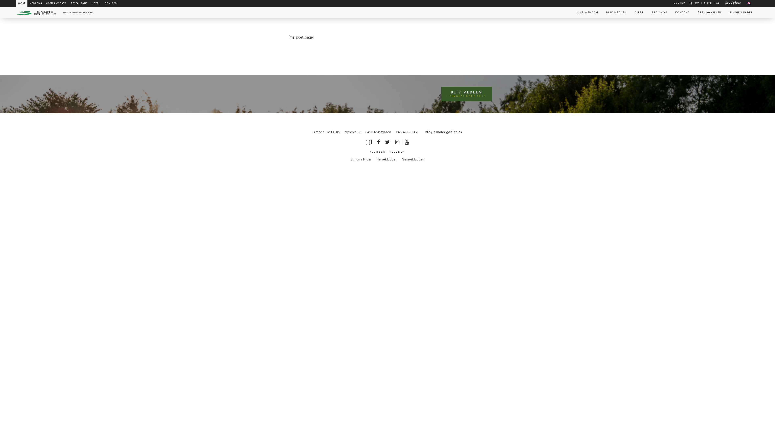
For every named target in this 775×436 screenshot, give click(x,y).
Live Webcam (587, 12)
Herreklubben (386, 159)
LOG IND (679, 3)
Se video (111, 3)
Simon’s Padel (741, 12)
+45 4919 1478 (407, 132)
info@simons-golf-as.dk (443, 132)
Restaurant (79, 3)
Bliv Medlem (616, 12)
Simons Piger (361, 159)
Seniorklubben (413, 159)
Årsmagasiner (710, 12)
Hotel (96, 3)
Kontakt (682, 12)
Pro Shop (659, 12)
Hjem (65, 13)
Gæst (639, 12)
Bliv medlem (466, 93)
